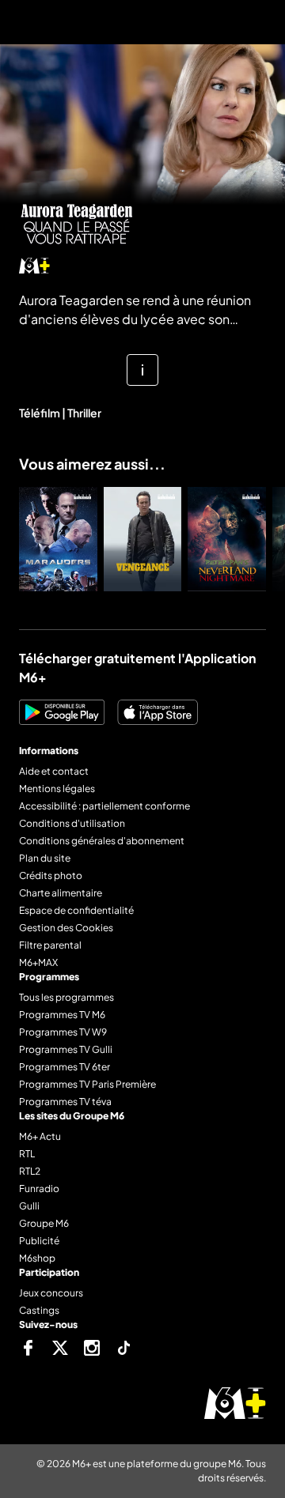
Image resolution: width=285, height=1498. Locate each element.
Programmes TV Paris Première (87, 1084)
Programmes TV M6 (62, 1015)
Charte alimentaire (60, 893)
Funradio (39, 1188)
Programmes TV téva (65, 1101)
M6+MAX (38, 962)
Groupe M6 (44, 1223)
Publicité (39, 1241)
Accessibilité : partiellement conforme (104, 806)
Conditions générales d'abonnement (101, 841)
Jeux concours (51, 1293)
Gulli (29, 1206)
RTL (27, 1154)
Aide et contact (54, 771)
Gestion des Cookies (66, 928)
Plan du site (44, 858)
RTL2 (29, 1171)
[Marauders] (58, 539)
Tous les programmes (66, 997)
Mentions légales (57, 788)
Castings (39, 1310)
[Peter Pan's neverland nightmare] (227, 539)
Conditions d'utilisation (72, 823)
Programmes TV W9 (63, 1032)
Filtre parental (50, 945)
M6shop (37, 1258)
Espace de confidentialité (76, 910)
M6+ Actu (40, 1136)
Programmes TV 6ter (64, 1067)
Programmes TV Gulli (65, 1049)
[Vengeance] (143, 539)
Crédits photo (50, 875)
